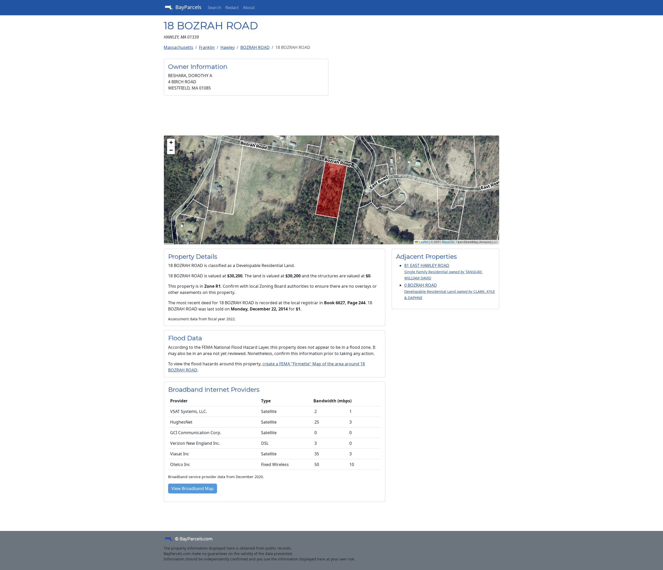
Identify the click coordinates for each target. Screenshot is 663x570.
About (249, 7)
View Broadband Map (192, 488)
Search (214, 7)
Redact (232, 7)
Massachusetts (178, 47)
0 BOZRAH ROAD (449, 291)
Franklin (207, 47)
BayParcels (187, 7)
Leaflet (423, 242)
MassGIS (448, 242)
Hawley (227, 47)
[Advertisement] (417, 95)
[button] (171, 142)
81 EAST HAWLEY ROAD (443, 271)
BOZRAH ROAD (255, 47)
